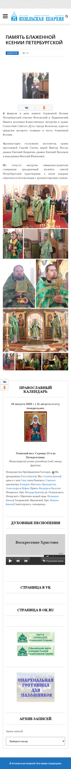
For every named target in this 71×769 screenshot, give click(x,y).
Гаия (23, 480)
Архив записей (14, 731)
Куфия (25, 488)
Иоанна (54, 500)
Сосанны (48, 476)
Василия (56, 488)
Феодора (43, 488)
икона (32, 476)
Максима (35, 484)
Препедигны (49, 484)
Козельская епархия (23, 763)
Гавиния (50, 480)
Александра (12, 488)
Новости (12, 53)
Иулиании (53, 496)
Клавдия (24, 484)
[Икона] (35, 425)
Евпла (24, 476)
